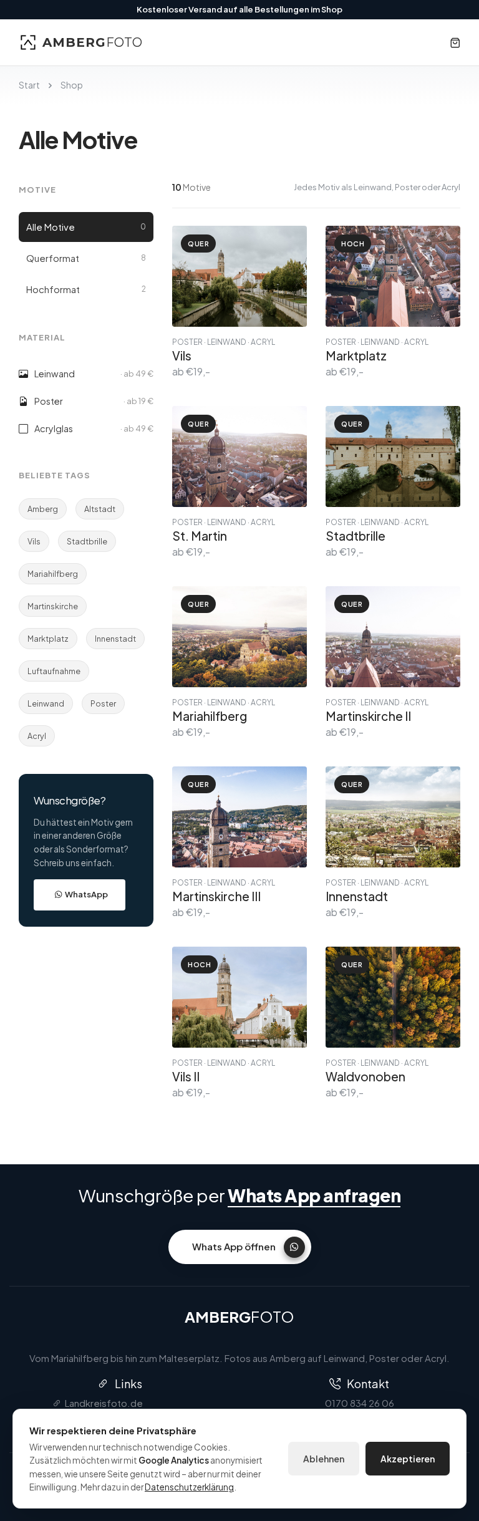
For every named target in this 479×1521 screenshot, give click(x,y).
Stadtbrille (87, 541)
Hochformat (86, 289)
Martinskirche (52, 606)
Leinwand (45, 703)
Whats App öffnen (234, 1246)
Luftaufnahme (53, 671)
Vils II (186, 1076)
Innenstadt (115, 639)
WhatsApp (86, 894)
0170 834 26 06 (359, 1403)
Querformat (86, 258)
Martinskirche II (368, 715)
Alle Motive (86, 227)
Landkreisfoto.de (104, 1403)
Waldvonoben (365, 1076)
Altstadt (99, 509)
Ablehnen (323, 1458)
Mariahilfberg (52, 574)
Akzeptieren (407, 1458)
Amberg (42, 509)
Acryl (36, 736)
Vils (34, 541)
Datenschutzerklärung (189, 1487)
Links (128, 1383)
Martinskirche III (216, 896)
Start (29, 84)
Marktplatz (48, 639)
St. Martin (199, 535)
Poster (103, 703)
